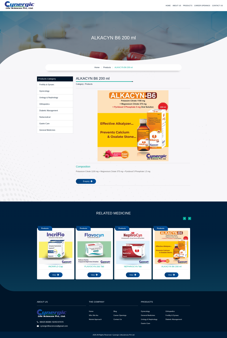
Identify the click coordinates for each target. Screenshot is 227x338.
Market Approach (95, 319)
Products (187, 5)
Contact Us (217, 5)
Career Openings (202, 5)
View (54, 275)
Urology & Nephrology (48, 98)
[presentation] (184, 219)
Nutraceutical (44, 117)
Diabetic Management (48, 111)
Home (168, 5)
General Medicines (47, 130)
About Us (177, 5)
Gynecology (44, 91)
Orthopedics (44, 104)
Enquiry (86, 181)
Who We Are (93, 315)
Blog (115, 311)
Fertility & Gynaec (46, 85)
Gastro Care (44, 124)
